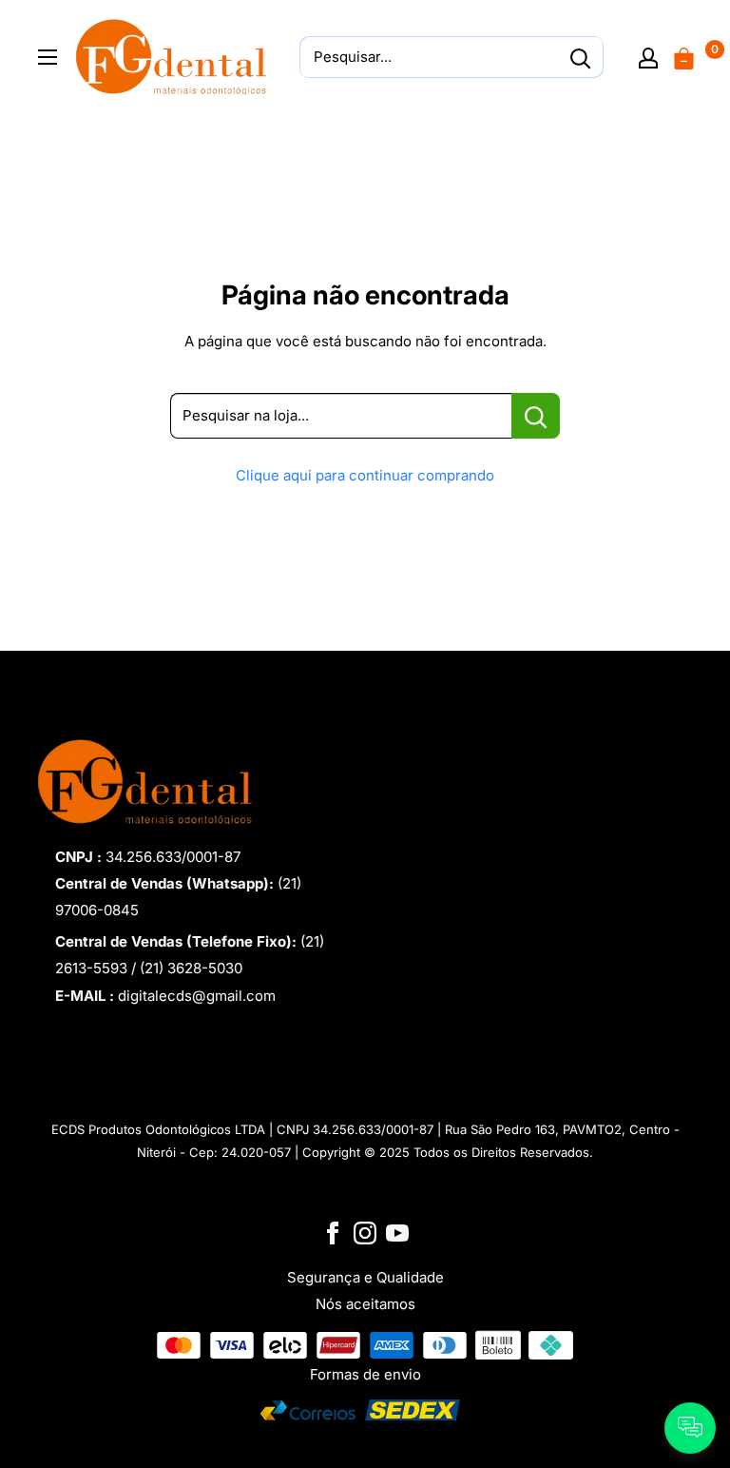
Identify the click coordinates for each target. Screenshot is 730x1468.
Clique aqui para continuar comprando (365, 475)
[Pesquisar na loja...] (535, 416)
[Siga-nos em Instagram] (365, 1231)
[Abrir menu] (47, 57)
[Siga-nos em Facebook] (332, 1231)
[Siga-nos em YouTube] (397, 1231)
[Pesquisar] (580, 57)
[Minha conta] (648, 57)
